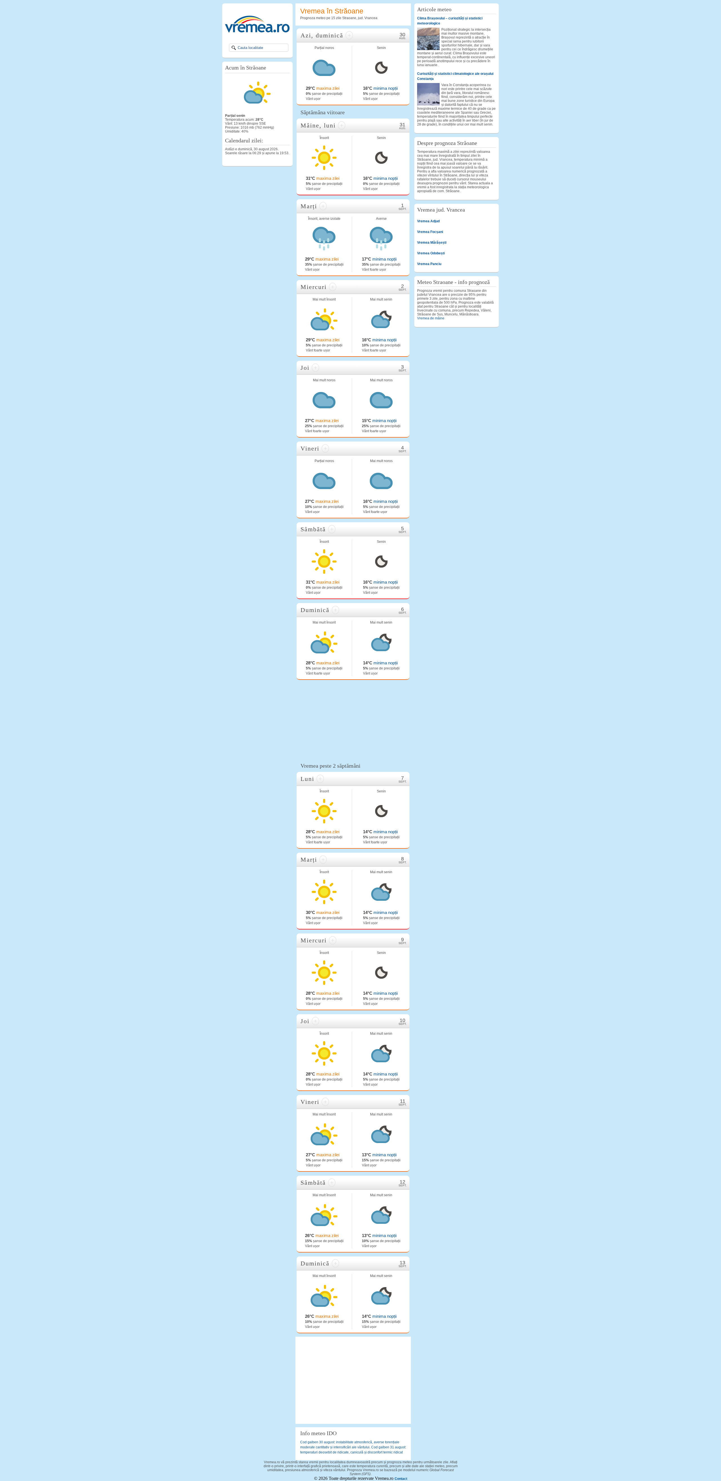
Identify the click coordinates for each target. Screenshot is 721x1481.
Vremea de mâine (430, 318)
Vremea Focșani (430, 232)
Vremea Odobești (431, 253)
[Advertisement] (353, 720)
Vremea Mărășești (431, 243)
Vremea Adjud (428, 221)
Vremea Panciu (429, 264)
